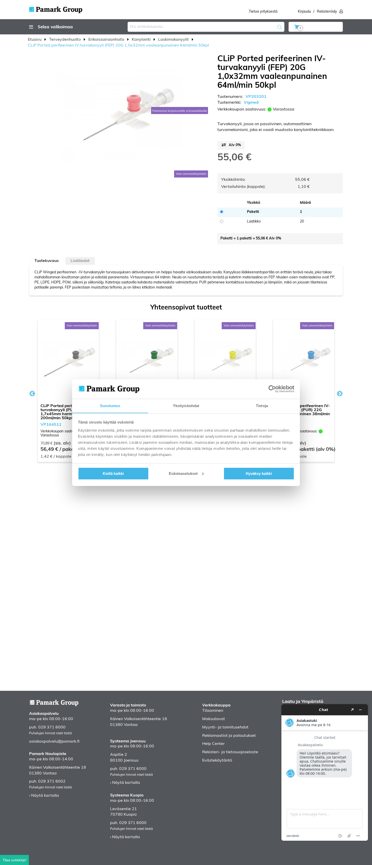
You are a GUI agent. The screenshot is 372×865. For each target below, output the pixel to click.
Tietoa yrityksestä (263, 12)
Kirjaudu (304, 12)
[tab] (46, 261)
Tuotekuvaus (46, 261)
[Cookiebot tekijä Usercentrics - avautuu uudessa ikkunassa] (272, 389)
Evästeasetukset (183, 473)
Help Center (213, 744)
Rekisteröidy (327, 12)
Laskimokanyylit (174, 40)
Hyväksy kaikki (259, 473)
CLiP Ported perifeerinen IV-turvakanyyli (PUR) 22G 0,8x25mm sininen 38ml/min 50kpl (303, 412)
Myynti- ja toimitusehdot (225, 727)
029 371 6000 (52, 727)
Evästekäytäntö (217, 761)
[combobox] (206, 27)
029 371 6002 (52, 782)
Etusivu (35, 40)
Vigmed (251, 103)
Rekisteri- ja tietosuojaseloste (230, 752)
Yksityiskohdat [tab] (186, 405)
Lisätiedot (80, 261)
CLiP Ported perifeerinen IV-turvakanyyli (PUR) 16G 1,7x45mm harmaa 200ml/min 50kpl (67, 412)
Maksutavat (213, 719)
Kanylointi (142, 40)
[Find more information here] (324, 772)
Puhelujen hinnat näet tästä (50, 733)
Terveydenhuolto (65, 40)
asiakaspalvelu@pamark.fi (54, 742)
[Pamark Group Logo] (55, 8)
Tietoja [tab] (262, 405)
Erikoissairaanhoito (106, 40)
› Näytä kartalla (44, 796)
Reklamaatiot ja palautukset (229, 736)
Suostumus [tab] (110, 405)
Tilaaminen (212, 711)
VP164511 (50, 425)
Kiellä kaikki (113, 473)
